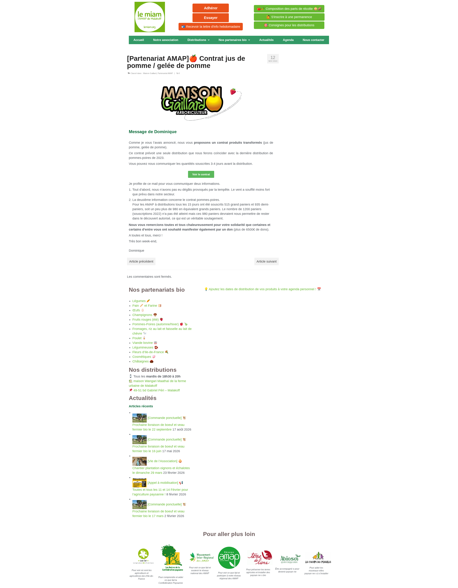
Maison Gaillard (150, 73)
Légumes (139, 301)
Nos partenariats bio (157, 289)
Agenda (288, 40)
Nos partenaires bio (233, 40)
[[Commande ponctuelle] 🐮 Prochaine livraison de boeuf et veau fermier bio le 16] (140, 439)
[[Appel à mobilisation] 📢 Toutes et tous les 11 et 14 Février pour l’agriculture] (140, 483)
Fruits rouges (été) (145, 319)
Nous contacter (313, 40)
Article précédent (141, 261)
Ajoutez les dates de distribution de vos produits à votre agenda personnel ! (262, 289)
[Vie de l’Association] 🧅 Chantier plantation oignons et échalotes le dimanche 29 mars (161, 467)
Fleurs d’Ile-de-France (148, 352)
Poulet (137, 338)
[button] (198, 40)
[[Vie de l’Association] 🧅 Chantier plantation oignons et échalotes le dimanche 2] (140, 461)
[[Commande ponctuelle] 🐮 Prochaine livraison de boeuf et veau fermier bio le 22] (140, 418)
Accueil (138, 40)
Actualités (266, 40)
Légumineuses (142, 347)
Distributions (196, 40)
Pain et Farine (144, 305)
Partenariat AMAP (165, 73)
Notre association (165, 40)
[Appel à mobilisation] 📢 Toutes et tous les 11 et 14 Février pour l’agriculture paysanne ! (160, 488)
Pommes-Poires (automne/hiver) (155, 324)
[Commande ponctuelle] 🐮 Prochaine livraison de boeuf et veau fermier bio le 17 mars (159, 510)
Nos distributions (153, 370)
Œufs (136, 310)
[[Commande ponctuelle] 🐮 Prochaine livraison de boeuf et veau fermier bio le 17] (140, 504)
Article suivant (267, 261)
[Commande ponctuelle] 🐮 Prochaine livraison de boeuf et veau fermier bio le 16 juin (159, 445)
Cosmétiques (141, 357)
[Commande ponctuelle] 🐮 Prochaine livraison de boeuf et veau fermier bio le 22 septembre (159, 423)
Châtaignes (140, 361)
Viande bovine (142, 343)
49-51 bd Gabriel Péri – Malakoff (156, 390)
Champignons (142, 315)
